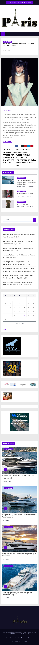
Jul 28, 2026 (6, 520)
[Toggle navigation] (30, 33)
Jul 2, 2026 (6, 598)
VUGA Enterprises (15, 634)
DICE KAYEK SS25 (23, 204)
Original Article (7, 111)
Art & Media (15, 641)
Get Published (25, 634)
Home (7, 638)
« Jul (4, 329)
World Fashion (7, 41)
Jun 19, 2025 (21, 186)
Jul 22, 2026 (6, 559)
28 (24, 315)
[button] (33, 34)
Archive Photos (23, 641)
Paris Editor (30, 186)
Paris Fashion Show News (17, 638)
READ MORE (7, 142)
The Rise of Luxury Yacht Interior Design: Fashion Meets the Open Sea (26, 182)
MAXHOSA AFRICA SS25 (25, 194)
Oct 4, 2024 (20, 196)
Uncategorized (8, 449)
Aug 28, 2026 (7, 481)
